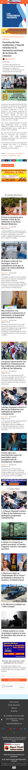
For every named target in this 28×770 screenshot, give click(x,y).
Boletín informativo (14, 705)
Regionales (5, 39)
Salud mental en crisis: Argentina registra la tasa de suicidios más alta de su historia (13, 634)
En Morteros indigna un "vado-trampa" (13, 605)
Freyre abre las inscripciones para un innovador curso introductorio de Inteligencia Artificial (11, 457)
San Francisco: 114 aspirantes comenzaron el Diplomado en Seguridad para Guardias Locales (13, 314)
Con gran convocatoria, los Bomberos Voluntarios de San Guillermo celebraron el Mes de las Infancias (13, 364)
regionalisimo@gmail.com (14, 723)
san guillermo (12, 155)
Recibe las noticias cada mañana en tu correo (13, 662)
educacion (4, 155)
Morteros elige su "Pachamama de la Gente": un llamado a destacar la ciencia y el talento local (13, 576)
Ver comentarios (7, 165)
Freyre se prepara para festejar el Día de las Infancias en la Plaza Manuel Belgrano (12, 220)
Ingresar (15, 711)
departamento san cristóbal (14, 153)
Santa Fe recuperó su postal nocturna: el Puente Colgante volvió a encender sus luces (14, 545)
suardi (19, 155)
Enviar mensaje (14, 702)
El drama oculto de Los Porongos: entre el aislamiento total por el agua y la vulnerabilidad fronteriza (12, 265)
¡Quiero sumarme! (14, 680)
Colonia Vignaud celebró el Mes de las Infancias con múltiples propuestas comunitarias (13, 410)
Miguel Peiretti (10, 59)
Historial (14, 708)
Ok (14, 767)
